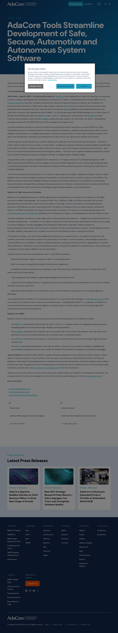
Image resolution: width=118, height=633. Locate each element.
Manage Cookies (35, 86)
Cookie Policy (52, 80)
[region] (59, 78)
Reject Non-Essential (65, 86)
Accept (84, 86)
